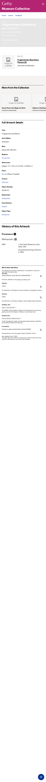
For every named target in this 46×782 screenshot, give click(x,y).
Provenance (7, 234)
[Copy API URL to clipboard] (40, 276)
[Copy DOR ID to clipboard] (40, 297)
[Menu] (41, 777)
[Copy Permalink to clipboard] (40, 329)
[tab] (8, 234)
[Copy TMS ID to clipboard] (40, 286)
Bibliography (8, 239)
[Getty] (7, 4)
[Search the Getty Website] (43, 4)
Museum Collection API (23, 279)
